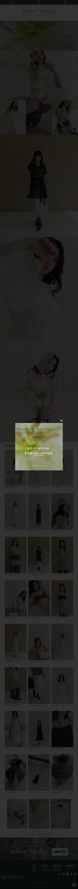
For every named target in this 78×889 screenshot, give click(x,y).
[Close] (61, 420)
